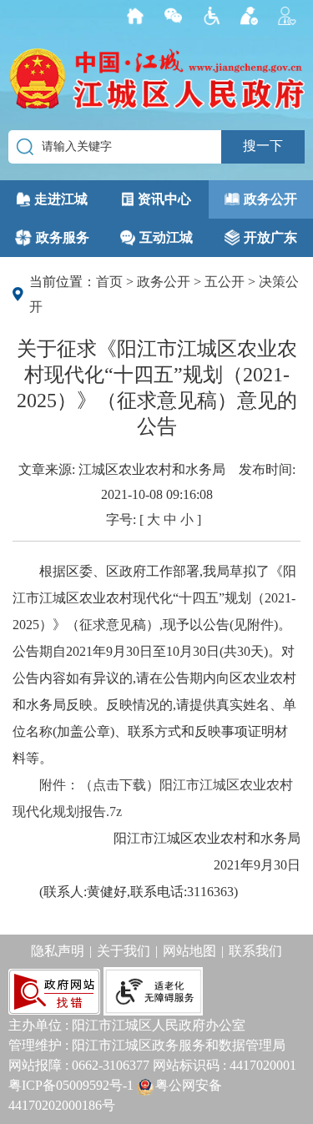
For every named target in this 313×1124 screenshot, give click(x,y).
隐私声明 (57, 951)
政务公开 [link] (270, 199)
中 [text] (170, 519)
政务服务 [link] (62, 237)
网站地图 (189, 951)
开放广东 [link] (270, 237)
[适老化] (153, 990)
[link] (139, 17)
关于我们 (123, 951)
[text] (177, 17)
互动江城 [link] (166, 237)
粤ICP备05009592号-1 (71, 1085)
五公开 (224, 282)
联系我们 (255, 951)
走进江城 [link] (61, 199)
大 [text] (153, 519)
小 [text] (187, 519)
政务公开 (163, 282)
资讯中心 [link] (164, 199)
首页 (109, 282)
